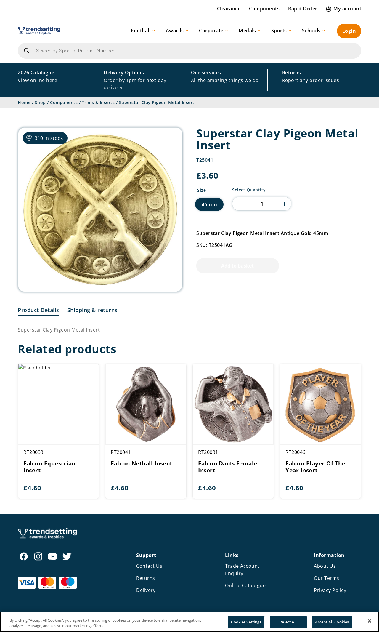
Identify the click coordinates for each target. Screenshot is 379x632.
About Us (325, 566)
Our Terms (326, 578)
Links (232, 555)
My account (347, 8)
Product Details (38, 309)
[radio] (209, 204)
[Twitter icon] (67, 556)
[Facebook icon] (24, 556)
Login (349, 31)
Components (264, 8)
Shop (40, 102)
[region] (189, 622)
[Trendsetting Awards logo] (39, 31)
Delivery (145, 590)
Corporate (211, 30)
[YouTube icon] (52, 556)
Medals (247, 30)
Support (146, 555)
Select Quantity (249, 190)
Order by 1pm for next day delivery (135, 80)
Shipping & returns (92, 309)
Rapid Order (302, 8)
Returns (145, 578)
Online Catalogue (245, 585)
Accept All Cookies (332, 622)
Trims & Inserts (98, 102)
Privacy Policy (330, 590)
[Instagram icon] (38, 556)
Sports (279, 30)
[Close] (369, 621)
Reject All (288, 622)
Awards (175, 30)
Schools (311, 30)
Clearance (229, 8)
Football (140, 30)
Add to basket (237, 266)
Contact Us (149, 566)
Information (329, 555)
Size (201, 190)
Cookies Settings (246, 622)
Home (24, 102)
